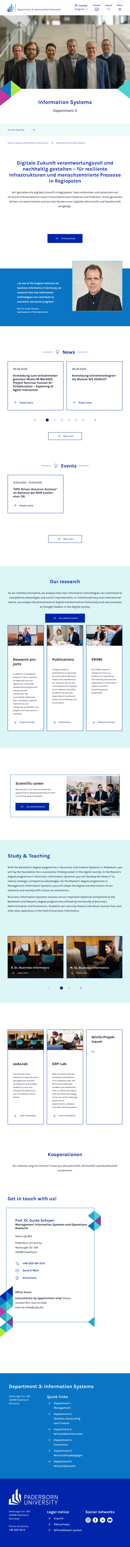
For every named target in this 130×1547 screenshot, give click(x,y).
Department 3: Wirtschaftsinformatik (39, 9)
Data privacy (62, 1524)
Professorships (68, 238)
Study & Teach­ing (16, 130)
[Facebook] (95, 1519)
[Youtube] (109, 1519)
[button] (83, 7)
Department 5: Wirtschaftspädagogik (68, 1453)
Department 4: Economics (63, 1442)
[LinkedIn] (102, 1519)
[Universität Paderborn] (65, 1497)
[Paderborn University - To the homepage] (11, 8)
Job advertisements (35, 806)
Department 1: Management (62, 1406)
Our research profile (68, 618)
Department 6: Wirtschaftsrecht (64, 1464)
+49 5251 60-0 (17, 1529)
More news (68, 436)
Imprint (58, 1518)
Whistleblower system (68, 1530)
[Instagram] (88, 1519)
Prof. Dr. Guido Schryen (34, 1220)
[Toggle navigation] (34, 129)
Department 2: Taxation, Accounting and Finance (67, 1418)
